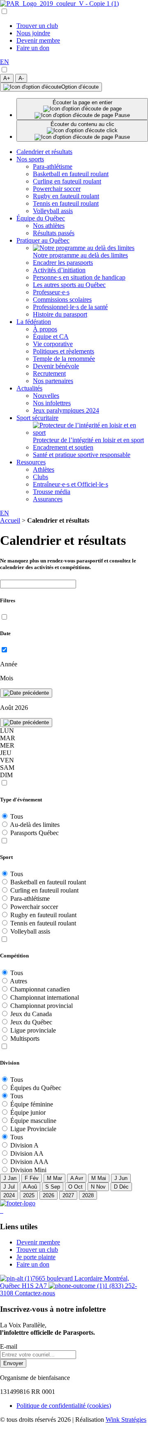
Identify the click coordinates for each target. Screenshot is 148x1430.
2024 (9, 1195)
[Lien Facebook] (1, 1210)
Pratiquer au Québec (42, 240)
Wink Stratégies (126, 1419)
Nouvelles (46, 395)
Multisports (24, 1038)
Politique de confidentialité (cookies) (63, 1405)
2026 (48, 1195)
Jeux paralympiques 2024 (66, 410)
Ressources (31, 462)
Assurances (47, 499)
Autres (18, 981)
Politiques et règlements (63, 351)
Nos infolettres (52, 402)
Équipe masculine (33, 1120)
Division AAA (29, 1161)
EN (4, 61)
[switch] (4, 69)
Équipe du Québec (40, 218)
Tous (16, 816)
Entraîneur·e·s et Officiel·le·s (70, 484)
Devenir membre (38, 40)
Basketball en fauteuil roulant (71, 173)
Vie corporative (53, 343)
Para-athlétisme (52, 166)
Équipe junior (28, 1112)
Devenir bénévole (56, 366)
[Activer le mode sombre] (4, 70)
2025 (29, 1195)
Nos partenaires (53, 380)
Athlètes (43, 469)
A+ (6, 78)
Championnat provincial (41, 1005)
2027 (68, 1195)
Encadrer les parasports (63, 262)
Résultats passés (53, 233)
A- (21, 78)
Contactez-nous (35, 1293)
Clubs (40, 476)
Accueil (10, 520)
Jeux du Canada (31, 1013)
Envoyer (13, 1363)
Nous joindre (33, 33)
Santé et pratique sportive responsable (81, 454)
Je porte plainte (36, 1256)
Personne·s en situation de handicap (79, 277)
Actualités (29, 388)
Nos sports (30, 159)
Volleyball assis (53, 210)
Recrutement (49, 373)
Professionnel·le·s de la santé (70, 306)
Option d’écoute (80, 87)
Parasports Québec (34, 832)
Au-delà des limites (35, 824)
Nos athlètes (49, 225)
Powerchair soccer (57, 188)
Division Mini (28, 1169)
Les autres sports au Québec (69, 284)
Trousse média (51, 491)
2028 (88, 1195)
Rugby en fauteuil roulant (66, 196)
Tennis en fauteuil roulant (66, 203)
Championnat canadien (40, 989)
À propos (45, 329)
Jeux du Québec (31, 1022)
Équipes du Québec (35, 1087)
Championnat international (44, 997)
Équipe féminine (31, 1104)
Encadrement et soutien (63, 447)
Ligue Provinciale (33, 1128)
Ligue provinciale (33, 1030)
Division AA (27, 1153)
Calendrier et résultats (44, 151)
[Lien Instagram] (2, 1210)
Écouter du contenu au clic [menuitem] (82, 124)
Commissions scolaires (62, 299)
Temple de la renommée (64, 358)
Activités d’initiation (59, 269)
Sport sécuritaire (37, 417)
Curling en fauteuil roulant (67, 181)
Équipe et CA (51, 336)
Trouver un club (37, 25)
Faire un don (32, 47)
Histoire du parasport (60, 314)
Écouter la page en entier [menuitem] (82, 102)
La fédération (33, 321)
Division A (24, 1145)
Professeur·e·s (51, 292)
